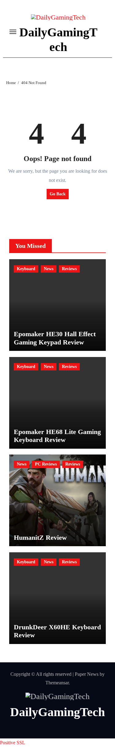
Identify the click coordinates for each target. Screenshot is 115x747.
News (48, 269)
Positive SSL (12, 742)
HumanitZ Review (40, 537)
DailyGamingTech (57, 712)
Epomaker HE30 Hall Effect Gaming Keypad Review (55, 338)
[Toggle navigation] (13, 32)
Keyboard (26, 269)
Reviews (69, 269)
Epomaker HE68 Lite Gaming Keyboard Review (57, 435)
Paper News (86, 674)
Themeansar (57, 682)
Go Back (58, 194)
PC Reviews (46, 464)
